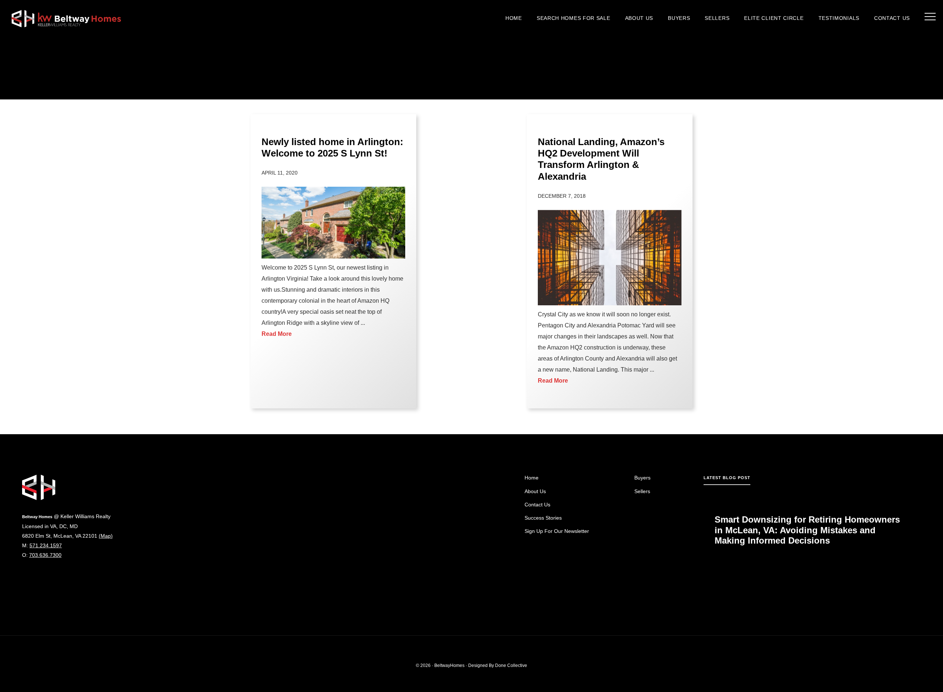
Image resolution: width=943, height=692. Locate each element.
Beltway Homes (66, 18)
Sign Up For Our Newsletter (557, 531)
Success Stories (543, 518)
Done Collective (511, 665)
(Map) (106, 536)
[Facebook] (37, 577)
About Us (535, 491)
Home (532, 478)
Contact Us (537, 504)
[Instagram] (25, 577)
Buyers (642, 478)
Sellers (642, 491)
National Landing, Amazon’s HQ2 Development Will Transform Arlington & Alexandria (601, 159)
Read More (277, 334)
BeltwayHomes (449, 665)
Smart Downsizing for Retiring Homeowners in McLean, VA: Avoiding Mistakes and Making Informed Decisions (807, 530)
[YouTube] (49, 577)
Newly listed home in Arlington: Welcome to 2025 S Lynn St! (332, 147)
